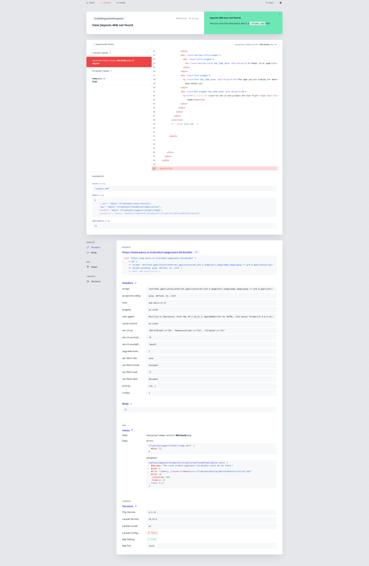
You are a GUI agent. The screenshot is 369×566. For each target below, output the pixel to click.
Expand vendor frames (105, 44)
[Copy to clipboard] (273, 189)
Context (90, 276)
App (88, 262)
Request (90, 242)
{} (171, 449)
